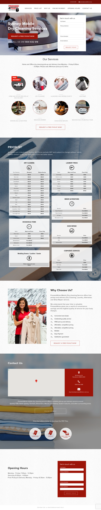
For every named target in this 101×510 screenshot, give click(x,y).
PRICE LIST (38, 8)
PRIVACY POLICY (60, 507)
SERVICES (28, 8)
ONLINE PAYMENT (58, 8)
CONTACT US (87, 8)
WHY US (47, 8)
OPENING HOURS (74, 8)
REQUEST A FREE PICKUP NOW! (22, 36)
